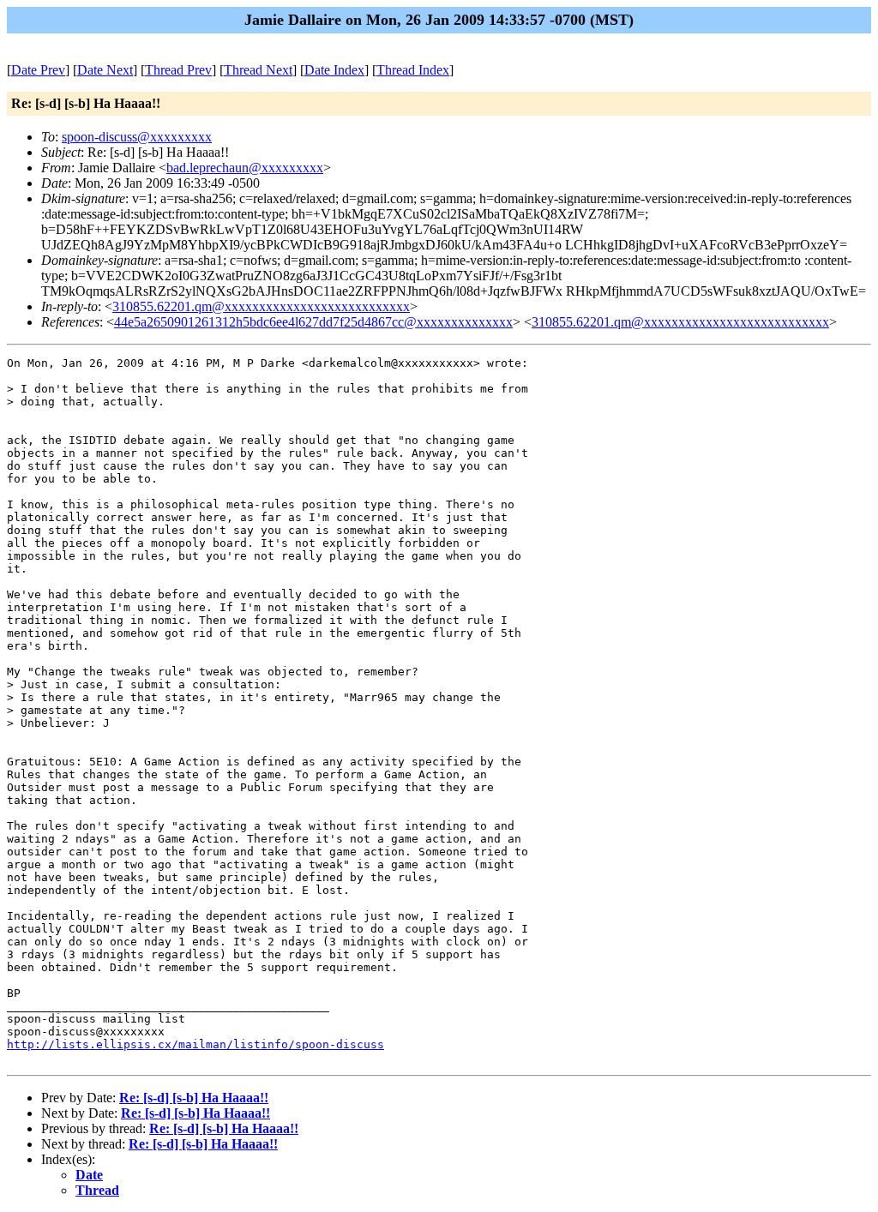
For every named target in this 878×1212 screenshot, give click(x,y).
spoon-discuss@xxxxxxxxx (137, 136)
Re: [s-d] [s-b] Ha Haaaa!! (193, 1097)
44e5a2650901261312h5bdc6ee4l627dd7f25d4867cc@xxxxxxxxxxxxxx (313, 322)
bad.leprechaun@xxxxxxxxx (244, 167)
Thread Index (412, 70)
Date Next (105, 70)
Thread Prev (178, 70)
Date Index (334, 70)
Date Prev (38, 70)
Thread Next (258, 70)
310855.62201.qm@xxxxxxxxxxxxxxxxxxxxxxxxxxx (261, 306)
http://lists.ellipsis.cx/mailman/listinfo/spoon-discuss (195, 1044)
